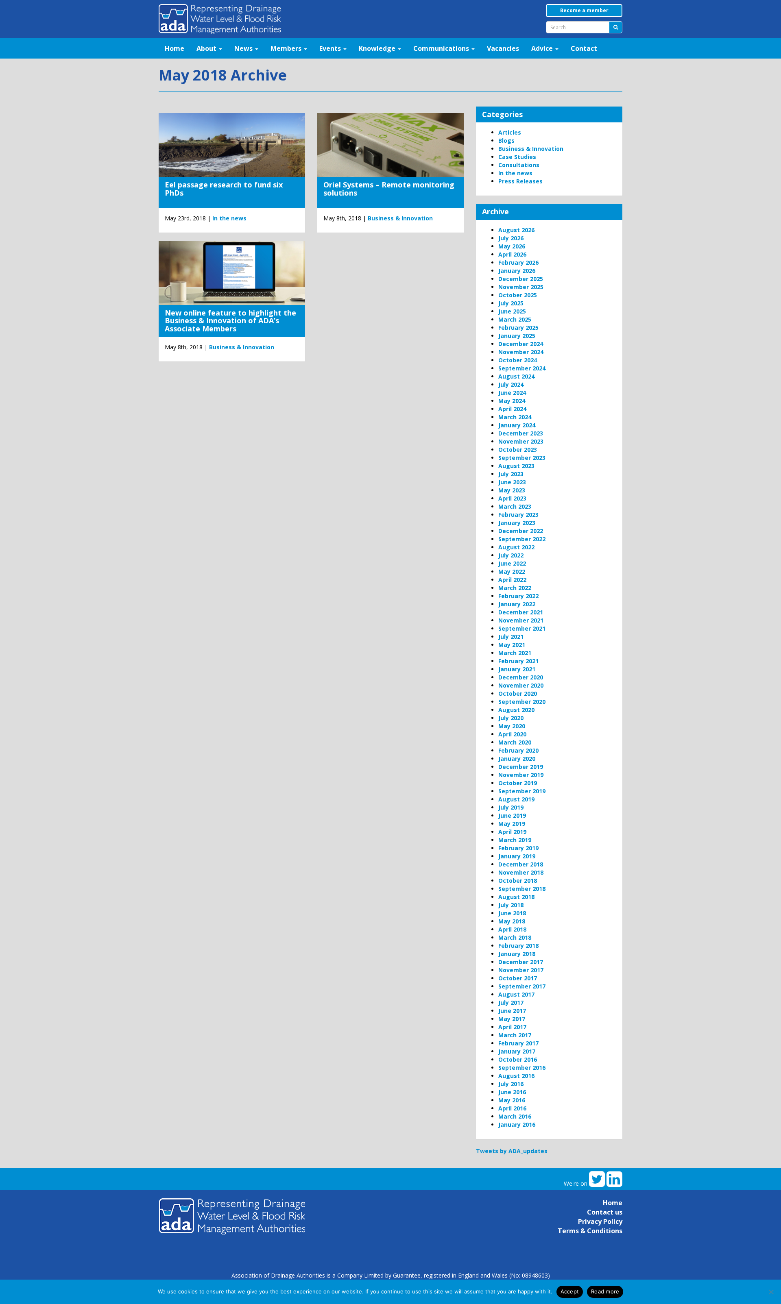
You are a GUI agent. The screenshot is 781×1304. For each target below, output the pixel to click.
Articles (509, 132)
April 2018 (512, 929)
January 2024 (516, 425)
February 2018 (518, 945)
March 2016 (514, 1116)
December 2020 (520, 677)
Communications (442, 48)
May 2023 (511, 490)
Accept (570, 1291)
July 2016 (511, 1084)
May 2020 (511, 726)
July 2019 (511, 807)
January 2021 (516, 669)
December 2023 (520, 433)
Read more (605, 1291)
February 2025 (518, 327)
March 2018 (514, 937)
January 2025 (516, 336)
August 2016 (516, 1076)
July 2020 (511, 718)
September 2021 (521, 628)
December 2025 (520, 279)
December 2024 (520, 344)
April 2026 (512, 254)
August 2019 (516, 799)
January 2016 (516, 1124)
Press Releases (520, 181)
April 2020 (512, 734)
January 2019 (516, 856)
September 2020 (521, 701)
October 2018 (517, 880)
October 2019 (517, 783)
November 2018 (520, 872)
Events (331, 48)
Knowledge (378, 48)
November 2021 (520, 620)
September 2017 (521, 986)
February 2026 (518, 262)
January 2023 (516, 523)
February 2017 (518, 1043)
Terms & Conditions (590, 1230)
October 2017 (517, 978)
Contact (584, 48)
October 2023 (517, 449)
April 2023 (512, 498)
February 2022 (518, 596)
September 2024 (521, 368)
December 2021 (520, 612)
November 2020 (520, 685)
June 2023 (512, 482)
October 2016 (517, 1059)
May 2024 (511, 401)
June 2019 (512, 815)
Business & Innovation (400, 218)
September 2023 (521, 458)
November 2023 (520, 441)
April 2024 (512, 409)
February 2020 (518, 750)
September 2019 (521, 791)
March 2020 (514, 742)
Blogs (506, 140)
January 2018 (516, 954)
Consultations (518, 165)
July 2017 (511, 1002)
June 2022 (512, 563)
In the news (229, 218)
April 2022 (512, 579)
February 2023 (518, 514)
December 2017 (520, 962)
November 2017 (520, 970)
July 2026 (511, 238)
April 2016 (512, 1108)
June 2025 (512, 311)
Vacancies (503, 48)
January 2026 (516, 270)
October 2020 (517, 693)
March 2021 (514, 653)
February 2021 (518, 661)
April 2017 (512, 1027)
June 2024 (512, 392)
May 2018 (511, 921)
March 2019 (514, 840)
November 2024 (520, 352)
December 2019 (520, 767)
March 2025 (514, 319)
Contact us (604, 1212)
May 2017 (511, 1019)
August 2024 (516, 376)
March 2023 (514, 506)
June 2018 (512, 913)
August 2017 (516, 994)
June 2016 (512, 1092)
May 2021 (511, 645)
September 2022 (521, 539)
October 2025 (517, 295)
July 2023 (511, 474)
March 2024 (514, 417)
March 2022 (514, 588)
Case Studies (517, 157)
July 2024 (511, 384)
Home (174, 48)
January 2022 (516, 604)
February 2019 (518, 848)
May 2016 (511, 1100)
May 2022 (511, 571)
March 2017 (514, 1035)
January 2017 (516, 1051)
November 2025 (520, 287)
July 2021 (511, 636)
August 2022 (516, 547)
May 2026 (511, 246)
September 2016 (521, 1067)
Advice (542, 48)
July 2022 (511, 555)
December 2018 (520, 864)
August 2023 (516, 466)
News (244, 48)
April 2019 (512, 832)
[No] (771, 1292)
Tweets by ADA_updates (512, 1151)
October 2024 (517, 360)
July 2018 (511, 905)
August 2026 (516, 230)
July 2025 (511, 303)
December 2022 (520, 531)
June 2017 (512, 1010)
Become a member (584, 10)
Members (287, 48)
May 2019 (511, 823)
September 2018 (521, 889)
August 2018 (516, 897)
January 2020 (516, 758)
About (207, 48)
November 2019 (520, 775)
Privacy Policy (600, 1221)
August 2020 (516, 710)
